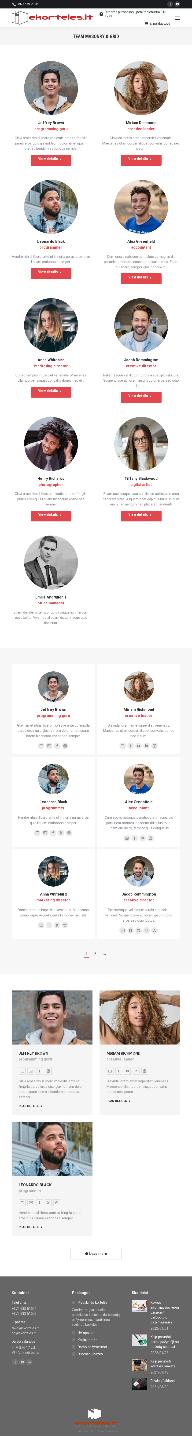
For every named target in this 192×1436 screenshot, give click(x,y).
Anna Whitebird (51, 360)
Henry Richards (50, 478)
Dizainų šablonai (163, 1381)
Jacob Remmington (141, 360)
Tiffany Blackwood (141, 478)
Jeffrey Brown (51, 123)
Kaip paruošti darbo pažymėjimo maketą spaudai (165, 1342)
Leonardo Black (51, 241)
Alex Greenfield (141, 241)
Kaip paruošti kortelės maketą (163, 1363)
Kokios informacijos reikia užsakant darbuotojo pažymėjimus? (165, 1312)
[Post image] (139, 1306)
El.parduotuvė (160, 23)
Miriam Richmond (141, 123)
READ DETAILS (29, 1106)
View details (48, 159)
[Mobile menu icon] (177, 18)
